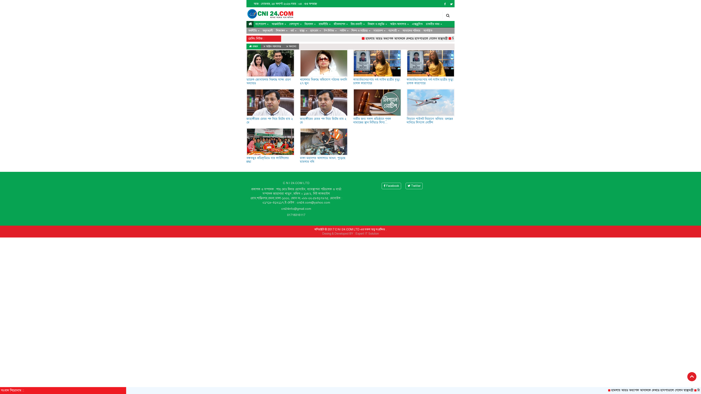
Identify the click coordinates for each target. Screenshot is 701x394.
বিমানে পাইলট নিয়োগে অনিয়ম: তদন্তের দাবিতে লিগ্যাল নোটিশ (430, 120)
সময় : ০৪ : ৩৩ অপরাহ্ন (304, 4)
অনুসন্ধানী (268, 30)
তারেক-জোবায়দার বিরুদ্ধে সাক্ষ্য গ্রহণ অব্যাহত (268, 81)
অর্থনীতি (253, 30)
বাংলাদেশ (261, 24)
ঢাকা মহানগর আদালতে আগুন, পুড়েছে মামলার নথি (322, 160)
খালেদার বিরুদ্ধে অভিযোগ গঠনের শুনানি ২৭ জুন (323, 81)
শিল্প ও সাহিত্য (360, 30)
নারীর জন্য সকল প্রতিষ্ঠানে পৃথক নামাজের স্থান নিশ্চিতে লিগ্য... (372, 120)
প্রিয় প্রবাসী (357, 24)
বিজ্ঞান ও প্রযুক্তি (376, 24)
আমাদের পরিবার (411, 30)
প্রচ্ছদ (255, 46)
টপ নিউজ (329, 30)
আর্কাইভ (427, 30)
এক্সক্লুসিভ (417, 24)
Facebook (392, 186)
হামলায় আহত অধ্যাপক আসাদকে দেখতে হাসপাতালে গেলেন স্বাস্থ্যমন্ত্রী (393, 38)
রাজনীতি (324, 24)
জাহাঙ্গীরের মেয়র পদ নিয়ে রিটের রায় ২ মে (269, 120)
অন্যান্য (292, 46)
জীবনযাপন (340, 24)
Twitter (415, 186)
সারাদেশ (379, 30)
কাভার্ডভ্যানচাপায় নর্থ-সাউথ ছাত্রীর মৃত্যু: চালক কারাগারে (377, 81)
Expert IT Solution (367, 233)
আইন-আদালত (398, 24)
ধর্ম (293, 30)
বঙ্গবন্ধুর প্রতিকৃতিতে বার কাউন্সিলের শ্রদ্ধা (267, 160)
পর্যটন (343, 30)
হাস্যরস (314, 30)
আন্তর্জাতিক (278, 24)
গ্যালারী (393, 30)
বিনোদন (309, 24)
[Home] (250, 24)
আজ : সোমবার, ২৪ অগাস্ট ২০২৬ (272, 4)
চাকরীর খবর (433, 24)
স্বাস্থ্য (302, 30)
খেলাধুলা (294, 24)
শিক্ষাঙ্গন (281, 30)
